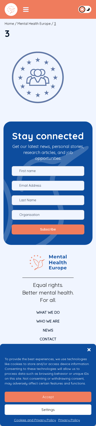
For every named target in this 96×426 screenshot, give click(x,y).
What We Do (48, 312)
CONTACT (48, 339)
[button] (89, 349)
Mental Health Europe (34, 24)
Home (9, 24)
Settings (48, 409)
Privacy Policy (69, 420)
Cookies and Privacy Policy (35, 420)
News (48, 330)
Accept (48, 397)
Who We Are (48, 321)
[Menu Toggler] (25, 9)
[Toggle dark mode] (84, 9)
